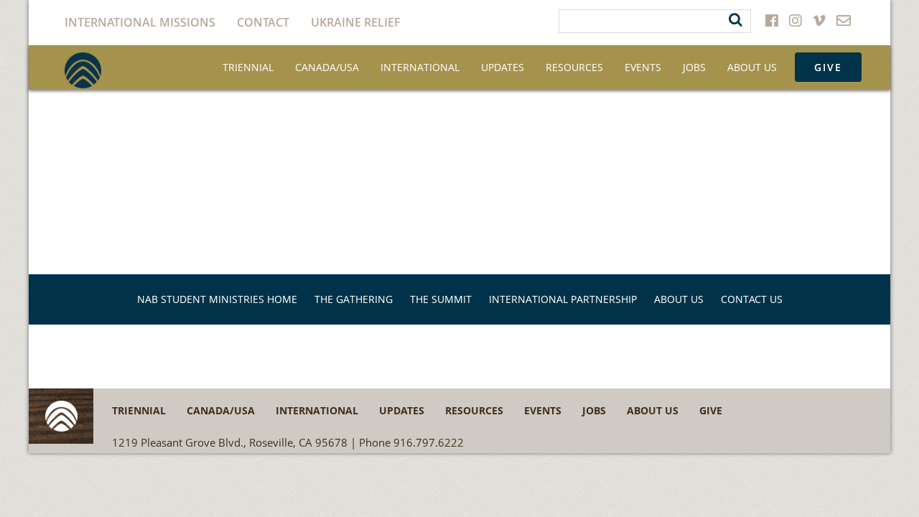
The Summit (441, 299)
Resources (574, 67)
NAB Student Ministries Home (217, 299)
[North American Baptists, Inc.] (83, 70)
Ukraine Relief (356, 22)
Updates (502, 67)
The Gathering (353, 299)
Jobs (694, 67)
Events (643, 67)
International (420, 67)
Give (828, 67)
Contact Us (752, 299)
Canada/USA (327, 67)
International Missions (140, 22)
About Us (752, 67)
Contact (263, 22)
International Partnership (563, 299)
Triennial (248, 67)
